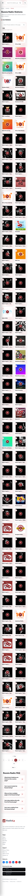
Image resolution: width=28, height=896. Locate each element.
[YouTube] (16, 862)
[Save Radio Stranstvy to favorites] (16, 381)
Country (7, 8)
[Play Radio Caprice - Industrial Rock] (7, 282)
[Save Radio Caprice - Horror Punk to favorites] (3, 179)
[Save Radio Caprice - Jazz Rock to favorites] (3, 352)
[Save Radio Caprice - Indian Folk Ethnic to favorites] (16, 207)
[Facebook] (4, 862)
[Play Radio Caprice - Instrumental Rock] (20, 311)
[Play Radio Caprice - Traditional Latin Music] (20, 398)
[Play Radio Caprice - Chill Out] (20, 701)
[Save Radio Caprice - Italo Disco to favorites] (3, 323)
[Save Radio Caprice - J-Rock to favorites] (3, 381)
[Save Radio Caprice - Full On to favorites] (3, 727)
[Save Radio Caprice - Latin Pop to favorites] (3, 409)
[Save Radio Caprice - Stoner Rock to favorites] (3, 164)
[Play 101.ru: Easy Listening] (7, 196)
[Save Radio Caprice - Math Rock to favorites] (16, 467)
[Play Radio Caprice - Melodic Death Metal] (7, 499)
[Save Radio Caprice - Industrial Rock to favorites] (3, 280)
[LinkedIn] (13, 862)
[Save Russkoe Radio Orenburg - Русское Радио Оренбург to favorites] (3, 78)
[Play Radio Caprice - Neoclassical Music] (7, 571)
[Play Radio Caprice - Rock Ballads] (7, 225)
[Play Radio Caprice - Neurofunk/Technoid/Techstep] (7, 585)
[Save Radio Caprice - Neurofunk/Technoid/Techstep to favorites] (3, 582)
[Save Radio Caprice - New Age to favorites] (16, 453)
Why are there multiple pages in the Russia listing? (12, 794)
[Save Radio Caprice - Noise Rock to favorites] (16, 597)
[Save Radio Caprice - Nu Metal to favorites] (16, 626)
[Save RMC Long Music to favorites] (3, 107)
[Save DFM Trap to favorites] (16, 251)
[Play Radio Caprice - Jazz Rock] (7, 355)
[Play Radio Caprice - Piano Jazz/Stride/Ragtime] (20, 672)
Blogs (4, 844)
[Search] (20, 3)
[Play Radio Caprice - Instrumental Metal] (20, 282)
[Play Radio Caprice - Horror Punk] (7, 182)
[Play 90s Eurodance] (20, 499)
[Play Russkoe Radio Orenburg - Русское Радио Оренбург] (7, 81)
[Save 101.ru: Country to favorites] (3, 698)
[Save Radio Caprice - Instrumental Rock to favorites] (16, 308)
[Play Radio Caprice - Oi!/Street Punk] (20, 138)
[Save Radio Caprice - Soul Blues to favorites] (16, 741)
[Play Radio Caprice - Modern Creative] (20, 484)
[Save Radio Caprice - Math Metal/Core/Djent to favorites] (16, 438)
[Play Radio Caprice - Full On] (7, 730)
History (4, 842)
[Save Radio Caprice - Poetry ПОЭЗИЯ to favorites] (16, 683)
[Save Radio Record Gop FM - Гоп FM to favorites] (3, 63)
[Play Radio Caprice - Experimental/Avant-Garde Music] (7, 398)
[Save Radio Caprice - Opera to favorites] (3, 135)
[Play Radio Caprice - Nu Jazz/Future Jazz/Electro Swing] (7, 629)
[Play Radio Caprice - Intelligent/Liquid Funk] (7, 427)
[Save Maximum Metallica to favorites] (16, 78)
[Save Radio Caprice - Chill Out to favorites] (16, 698)
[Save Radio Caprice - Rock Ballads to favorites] (3, 222)
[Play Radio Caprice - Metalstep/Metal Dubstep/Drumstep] (7, 513)
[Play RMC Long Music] (7, 109)
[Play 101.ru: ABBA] (20, 66)
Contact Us (5, 855)
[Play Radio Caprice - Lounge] (7, 95)
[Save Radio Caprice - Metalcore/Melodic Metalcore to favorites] (3, 741)
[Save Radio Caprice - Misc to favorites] (3, 539)
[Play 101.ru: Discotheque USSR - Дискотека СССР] (20, 124)
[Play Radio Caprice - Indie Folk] (7, 239)
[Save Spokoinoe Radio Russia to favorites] (16, 611)
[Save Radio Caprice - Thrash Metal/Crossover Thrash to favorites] (16, 712)
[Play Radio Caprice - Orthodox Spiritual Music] (7, 672)
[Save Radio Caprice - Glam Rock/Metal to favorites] (16, 727)
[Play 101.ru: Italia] (20, 37)
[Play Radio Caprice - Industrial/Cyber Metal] (20, 268)
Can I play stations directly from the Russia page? (11, 801)
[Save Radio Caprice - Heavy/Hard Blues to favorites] (16, 164)
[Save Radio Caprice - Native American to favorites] (3, 554)
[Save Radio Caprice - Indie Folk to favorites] (3, 236)
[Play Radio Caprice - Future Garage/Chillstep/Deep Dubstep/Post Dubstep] (20, 239)
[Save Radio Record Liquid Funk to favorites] (16, 366)
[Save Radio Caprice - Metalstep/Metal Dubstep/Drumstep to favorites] (3, 510)
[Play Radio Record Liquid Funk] (20, 369)
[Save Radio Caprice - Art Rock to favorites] (3, 294)
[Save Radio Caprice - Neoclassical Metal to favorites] (16, 568)
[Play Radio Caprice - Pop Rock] (7, 600)
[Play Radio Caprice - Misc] (7, 542)
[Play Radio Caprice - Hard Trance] (20, 153)
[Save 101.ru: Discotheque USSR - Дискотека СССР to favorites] (16, 121)
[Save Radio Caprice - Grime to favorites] (3, 150)
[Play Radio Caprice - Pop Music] (7, 686)
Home (2, 8)
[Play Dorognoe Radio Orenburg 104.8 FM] (20, 528)
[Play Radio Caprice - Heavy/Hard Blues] (20, 167)
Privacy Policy (6, 850)
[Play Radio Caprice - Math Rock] (20, 470)
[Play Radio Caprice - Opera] (7, 138)
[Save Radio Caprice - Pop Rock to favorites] (3, 597)
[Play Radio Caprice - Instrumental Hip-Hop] (20, 297)
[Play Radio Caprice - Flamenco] (7, 37)
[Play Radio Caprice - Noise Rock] (20, 600)
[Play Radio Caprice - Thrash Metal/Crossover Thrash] (20, 715)
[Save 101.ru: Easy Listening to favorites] (3, 193)
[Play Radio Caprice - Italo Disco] (7, 326)
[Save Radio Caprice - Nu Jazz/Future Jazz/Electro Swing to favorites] (3, 626)
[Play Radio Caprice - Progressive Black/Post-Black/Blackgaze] (7, 484)
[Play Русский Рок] (20, 182)
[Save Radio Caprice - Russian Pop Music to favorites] (3, 453)
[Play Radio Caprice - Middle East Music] (20, 513)
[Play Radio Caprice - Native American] (7, 557)
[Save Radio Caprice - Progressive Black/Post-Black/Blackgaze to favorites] (3, 482)
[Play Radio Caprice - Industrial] (7, 268)
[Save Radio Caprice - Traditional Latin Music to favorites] (16, 395)
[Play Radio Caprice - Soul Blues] (20, 744)
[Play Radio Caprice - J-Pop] (7, 369)
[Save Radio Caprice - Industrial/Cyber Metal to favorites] (16, 265)
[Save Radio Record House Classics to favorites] (3, 438)
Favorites (5, 840)
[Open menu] (2, 2)
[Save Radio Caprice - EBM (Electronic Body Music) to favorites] (3, 712)
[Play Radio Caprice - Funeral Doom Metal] (20, 557)
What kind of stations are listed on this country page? (11, 779)
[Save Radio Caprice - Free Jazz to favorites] (16, 193)
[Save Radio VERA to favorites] (3, 308)
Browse (4, 838)
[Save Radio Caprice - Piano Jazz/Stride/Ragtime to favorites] (16, 669)
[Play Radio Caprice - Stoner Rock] (7, 167)
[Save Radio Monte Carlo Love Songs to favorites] (3, 49)
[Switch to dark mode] (25, 2)
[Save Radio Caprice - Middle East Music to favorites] (16, 510)
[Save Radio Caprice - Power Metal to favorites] (3, 207)
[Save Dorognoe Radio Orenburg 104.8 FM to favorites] (16, 525)
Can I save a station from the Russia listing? (11, 808)
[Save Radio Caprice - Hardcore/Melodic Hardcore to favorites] (16, 323)
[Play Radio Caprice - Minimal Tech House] (7, 528)
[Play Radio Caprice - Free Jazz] (20, 196)
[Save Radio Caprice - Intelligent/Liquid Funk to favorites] (3, 424)
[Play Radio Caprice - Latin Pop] (7, 412)
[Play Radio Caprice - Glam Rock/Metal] (20, 730)
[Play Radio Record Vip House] (7, 124)
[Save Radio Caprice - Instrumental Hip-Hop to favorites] (16, 294)
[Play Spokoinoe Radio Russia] (20, 614)
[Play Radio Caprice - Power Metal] (7, 210)
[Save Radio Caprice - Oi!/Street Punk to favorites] (16, 135)
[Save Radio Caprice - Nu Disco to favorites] (3, 611)
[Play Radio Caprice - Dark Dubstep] (7, 470)
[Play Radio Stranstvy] (20, 383)
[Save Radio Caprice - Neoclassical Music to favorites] (3, 568)
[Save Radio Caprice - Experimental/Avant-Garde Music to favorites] (3, 395)
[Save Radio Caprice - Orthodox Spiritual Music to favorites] (3, 669)
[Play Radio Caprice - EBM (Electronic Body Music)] (7, 715)
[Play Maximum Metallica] (20, 81)
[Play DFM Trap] (20, 254)
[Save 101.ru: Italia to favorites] (16, 34)
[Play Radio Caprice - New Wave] (20, 585)
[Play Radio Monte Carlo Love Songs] (7, 52)
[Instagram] (10, 862)
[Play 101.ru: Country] (7, 701)
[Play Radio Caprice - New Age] (20, 456)
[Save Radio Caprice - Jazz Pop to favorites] (3, 337)
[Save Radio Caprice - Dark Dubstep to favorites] (3, 467)
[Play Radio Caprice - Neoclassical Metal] (20, 571)
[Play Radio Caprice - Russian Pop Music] (7, 456)
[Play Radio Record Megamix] (20, 52)
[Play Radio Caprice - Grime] (7, 153)
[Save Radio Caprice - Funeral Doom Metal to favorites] (16, 554)
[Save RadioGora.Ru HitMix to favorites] (16, 352)
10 (14, 763)
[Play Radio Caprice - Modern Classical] (20, 542)
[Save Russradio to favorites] (16, 222)
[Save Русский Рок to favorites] (16, 179)
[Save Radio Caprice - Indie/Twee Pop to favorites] (3, 251)
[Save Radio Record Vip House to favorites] (3, 121)
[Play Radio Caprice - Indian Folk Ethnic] (20, 210)
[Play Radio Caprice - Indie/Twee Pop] (7, 254)
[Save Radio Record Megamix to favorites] (16, 49)
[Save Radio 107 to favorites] (16, 409)
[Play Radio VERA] (7, 311)
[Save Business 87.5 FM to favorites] (16, 92)
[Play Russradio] (20, 225)
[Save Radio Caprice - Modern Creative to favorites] (16, 482)
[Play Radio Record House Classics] (7, 441)
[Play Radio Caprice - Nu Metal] (20, 629)
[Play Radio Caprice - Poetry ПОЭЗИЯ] (20, 686)
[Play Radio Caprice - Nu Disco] (7, 614)
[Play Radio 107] (20, 412)
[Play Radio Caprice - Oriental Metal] (20, 109)
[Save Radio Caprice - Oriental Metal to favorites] (16, 107)
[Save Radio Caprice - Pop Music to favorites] (3, 683)
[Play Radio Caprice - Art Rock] (7, 297)
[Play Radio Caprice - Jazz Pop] (7, 340)
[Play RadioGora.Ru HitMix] (20, 355)
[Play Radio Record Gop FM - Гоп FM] (7, 66)
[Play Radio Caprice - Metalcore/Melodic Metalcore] (7, 744)
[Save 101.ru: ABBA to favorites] (16, 63)
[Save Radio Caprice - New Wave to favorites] (16, 582)
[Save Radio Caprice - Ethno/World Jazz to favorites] (16, 655)
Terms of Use (6, 853)
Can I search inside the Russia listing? (10, 786)
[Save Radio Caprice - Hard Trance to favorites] (16, 150)
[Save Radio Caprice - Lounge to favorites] (3, 92)
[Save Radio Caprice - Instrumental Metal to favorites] (16, 280)
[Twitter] (7, 862)
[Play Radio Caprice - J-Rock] (7, 383)
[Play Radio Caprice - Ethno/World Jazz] (20, 657)
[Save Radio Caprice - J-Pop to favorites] (3, 366)
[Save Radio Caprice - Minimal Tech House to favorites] (3, 525)
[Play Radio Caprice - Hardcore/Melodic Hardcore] (20, 326)
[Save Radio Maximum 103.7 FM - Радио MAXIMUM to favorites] (16, 337)
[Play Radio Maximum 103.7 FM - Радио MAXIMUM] (20, 340)
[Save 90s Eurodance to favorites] (16, 496)
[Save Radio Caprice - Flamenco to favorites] (3, 34)
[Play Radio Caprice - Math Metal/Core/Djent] (20, 441)
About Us (5, 851)
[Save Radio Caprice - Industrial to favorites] (3, 265)
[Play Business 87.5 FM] (20, 95)
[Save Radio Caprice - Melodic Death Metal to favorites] (3, 496)
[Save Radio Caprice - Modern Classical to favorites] (16, 539)
